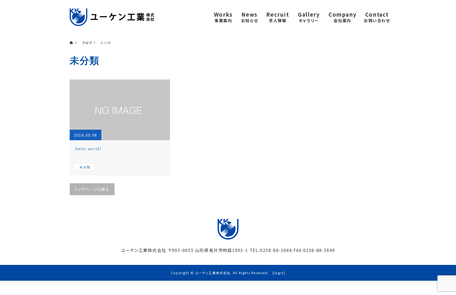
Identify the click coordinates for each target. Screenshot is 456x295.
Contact (377, 17)
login (279, 272)
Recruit (277, 17)
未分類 (84, 167)
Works (223, 17)
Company (342, 17)
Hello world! (88, 148)
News (249, 17)
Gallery (309, 17)
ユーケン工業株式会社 (212, 272)
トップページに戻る (92, 189)
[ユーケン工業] (112, 17)
